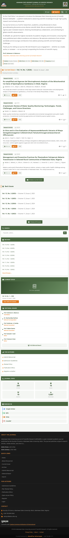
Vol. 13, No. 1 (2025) (18, 198)
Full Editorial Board (35, 345)
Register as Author (9, 371)
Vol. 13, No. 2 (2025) (18, 193)
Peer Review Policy (7, 489)
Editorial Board (6, 473)
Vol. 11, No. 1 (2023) (18, 214)
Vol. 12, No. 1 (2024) (18, 209)
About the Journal (7, 461)
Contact (41, 532)
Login (48, 12)
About (36, 532)
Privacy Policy (29, 532)
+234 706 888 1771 (48, 536)
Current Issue (6, 464)
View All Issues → (7, 273)
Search (4, 477)
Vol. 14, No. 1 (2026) (8, 244)
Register (56, 12)
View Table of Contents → (11, 301)
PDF (15, 95)
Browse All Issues (35, 222)
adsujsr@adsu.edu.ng (10, 516)
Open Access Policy (7, 495)
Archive (4, 467)
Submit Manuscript (9, 357)
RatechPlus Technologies (35, 536)
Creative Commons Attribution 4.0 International (22, 524)
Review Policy (8, 364)
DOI (20, 95)
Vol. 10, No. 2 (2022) (8, 266)
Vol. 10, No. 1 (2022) (8, 269)
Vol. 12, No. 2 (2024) (18, 203)
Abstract (7, 95)
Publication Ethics (9, 368)
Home (3, 458)
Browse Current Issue (35, 180)
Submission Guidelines (10, 361)
